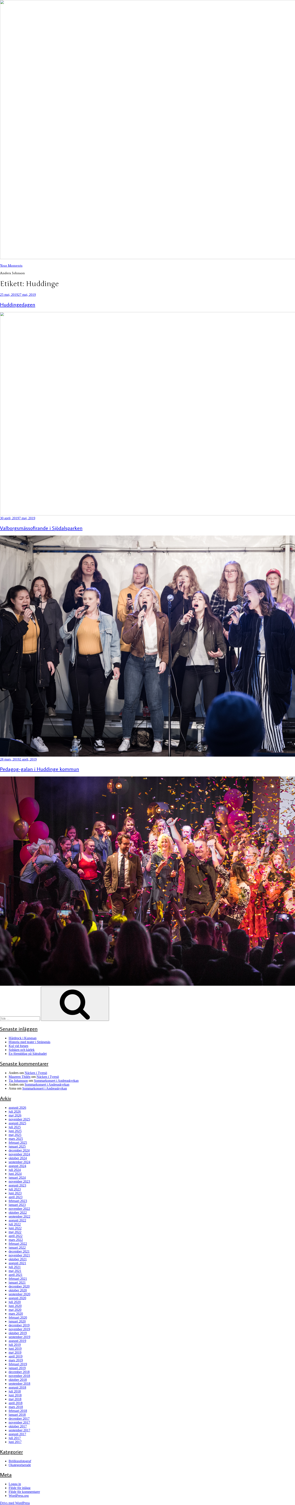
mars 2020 (16, 1313)
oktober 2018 (18, 1379)
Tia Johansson (18, 1080)
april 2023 (15, 1197)
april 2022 (15, 1236)
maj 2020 (15, 1310)
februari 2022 (18, 1243)
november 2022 (19, 1208)
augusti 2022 (17, 1220)
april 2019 (15, 1356)
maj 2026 (15, 1115)
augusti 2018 (17, 1387)
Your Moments (11, 265)
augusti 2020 (17, 1298)
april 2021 (15, 1275)
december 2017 (19, 1418)
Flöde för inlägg (19, 1488)
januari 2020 (17, 1321)
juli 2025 (15, 1127)
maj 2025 (15, 1135)
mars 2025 (16, 1139)
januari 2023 (17, 1205)
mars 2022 (16, 1240)
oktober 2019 (18, 1333)
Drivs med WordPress (15, 1503)
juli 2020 (15, 1302)
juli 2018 (15, 1391)
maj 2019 (15, 1352)
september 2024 (19, 1162)
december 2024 (19, 1150)
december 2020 (19, 1286)
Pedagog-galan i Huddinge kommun (39, 768)
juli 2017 (15, 1438)
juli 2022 (15, 1224)
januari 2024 (17, 1177)
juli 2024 (15, 1170)
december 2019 (19, 1325)
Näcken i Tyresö (36, 1073)
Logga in (15, 1484)
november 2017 (19, 1422)
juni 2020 (15, 1306)
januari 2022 (17, 1247)
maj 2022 (15, 1232)
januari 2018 (17, 1414)
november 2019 (19, 1329)
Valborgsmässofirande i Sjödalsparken (41, 527)
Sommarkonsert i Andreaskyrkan (56, 1080)
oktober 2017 (18, 1426)
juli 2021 (15, 1267)
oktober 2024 (18, 1158)
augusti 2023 (17, 1185)
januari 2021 (17, 1282)
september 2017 (19, 1430)
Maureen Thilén (19, 1077)
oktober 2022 (18, 1212)
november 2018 (19, 1376)
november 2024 (19, 1154)
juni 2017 (15, 1442)
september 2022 (19, 1216)
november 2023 (19, 1181)
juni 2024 (15, 1173)
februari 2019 (18, 1364)
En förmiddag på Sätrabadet (28, 1053)
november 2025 (19, 1119)
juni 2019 (15, 1348)
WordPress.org (19, 1495)
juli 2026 (15, 1111)
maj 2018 (15, 1399)
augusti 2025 (17, 1123)
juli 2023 (15, 1189)
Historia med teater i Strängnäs (29, 1042)
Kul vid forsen (18, 1046)
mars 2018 (16, 1407)
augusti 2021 (17, 1263)
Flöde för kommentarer (24, 1492)
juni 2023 (15, 1193)
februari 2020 (18, 1317)
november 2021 (19, 1255)
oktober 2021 (18, 1259)
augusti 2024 (17, 1166)
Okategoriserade (20, 1465)
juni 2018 (15, 1395)
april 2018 (15, 1403)
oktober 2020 (18, 1290)
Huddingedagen (17, 304)
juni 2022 (15, 1228)
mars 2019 (16, 1360)
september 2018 (19, 1383)
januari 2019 (17, 1368)
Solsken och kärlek (22, 1050)
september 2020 (19, 1294)
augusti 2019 (17, 1341)
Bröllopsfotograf (20, 1461)
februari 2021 (18, 1278)
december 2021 (19, 1251)
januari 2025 (17, 1146)
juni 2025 (15, 1131)
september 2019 (19, 1337)
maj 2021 (15, 1271)
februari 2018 (18, 1411)
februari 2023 (18, 1201)
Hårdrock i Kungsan (22, 1038)
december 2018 (19, 1372)
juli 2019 (15, 1345)
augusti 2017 (17, 1434)
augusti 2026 (17, 1107)
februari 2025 (18, 1142)
